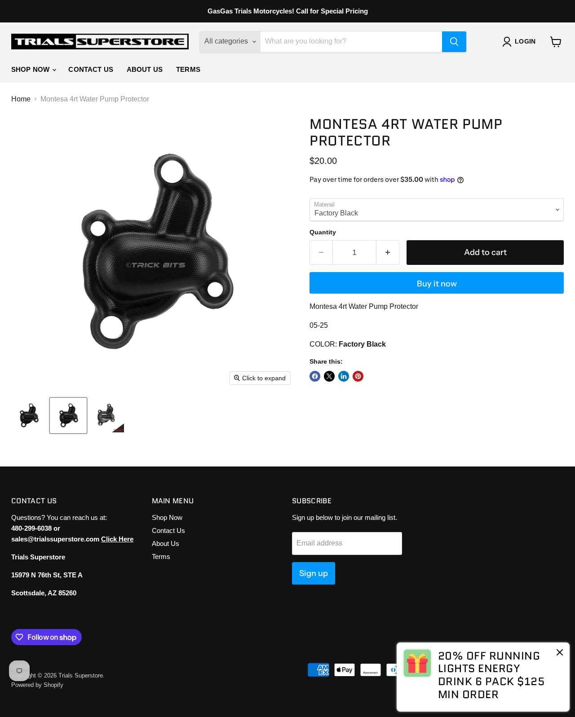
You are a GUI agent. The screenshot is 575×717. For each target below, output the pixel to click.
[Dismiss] (560, 653)
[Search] (454, 41)
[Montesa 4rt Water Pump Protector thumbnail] (28, 415)
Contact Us (90, 69)
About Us (145, 69)
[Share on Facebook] (315, 376)
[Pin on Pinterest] (358, 376)
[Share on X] (329, 376)
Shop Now (31, 69)
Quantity (323, 232)
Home (21, 99)
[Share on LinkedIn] (343, 376)
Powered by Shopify (37, 685)
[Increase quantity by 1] (387, 252)
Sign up (313, 573)
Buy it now (437, 284)
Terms (188, 69)
